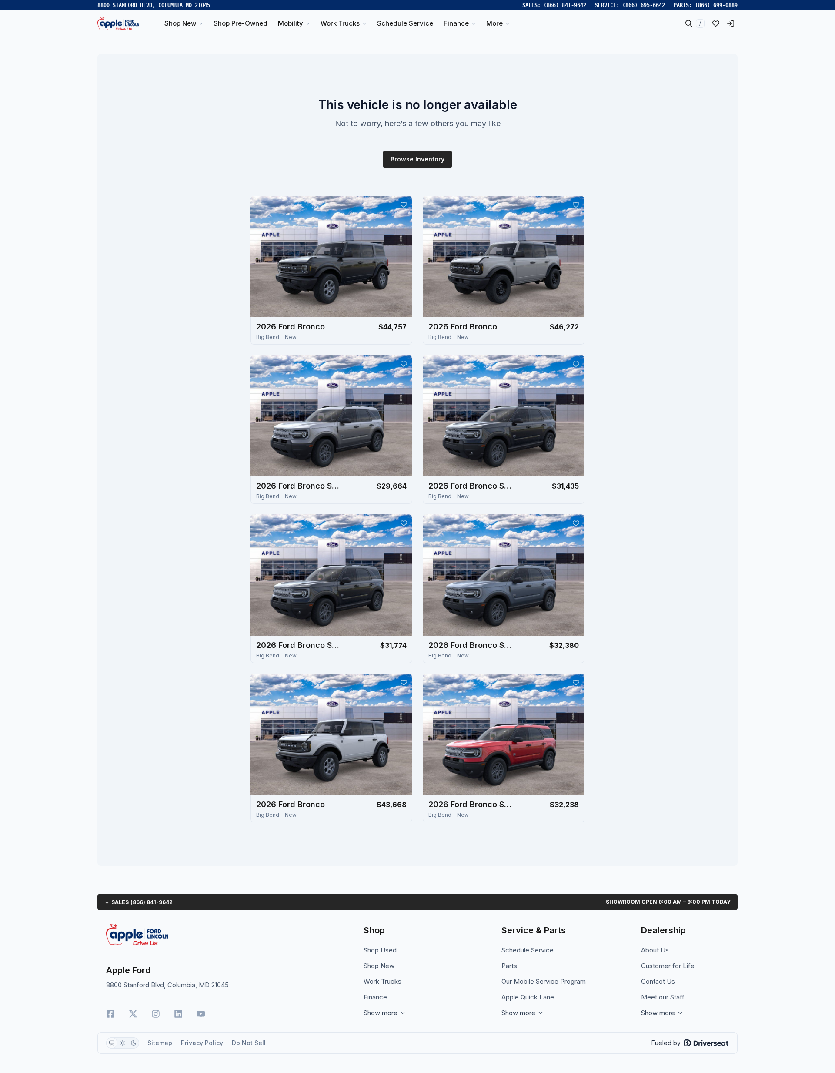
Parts (509, 966)
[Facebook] (110, 1013)
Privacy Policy (202, 1042)
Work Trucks (382, 981)
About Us (655, 950)
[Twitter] (133, 1013)
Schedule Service (527, 950)
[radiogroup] (123, 1043)
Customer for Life (668, 966)
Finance (375, 997)
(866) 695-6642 (643, 5)
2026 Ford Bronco (290, 326)
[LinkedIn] (178, 1013)
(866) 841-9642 (565, 5)
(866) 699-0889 (716, 5)
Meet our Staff (663, 997)
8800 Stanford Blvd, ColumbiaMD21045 (153, 5)
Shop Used (380, 950)
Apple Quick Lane (527, 997)
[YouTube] (201, 1013)
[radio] (112, 1043)
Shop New (379, 966)
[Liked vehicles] (716, 23)
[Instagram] (155, 1013)
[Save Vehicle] (403, 204)
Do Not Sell (249, 1042)
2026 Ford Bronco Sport (299, 485)
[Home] (118, 23)
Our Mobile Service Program (543, 981)
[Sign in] (731, 23)
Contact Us (658, 981)
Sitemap (159, 1042)
